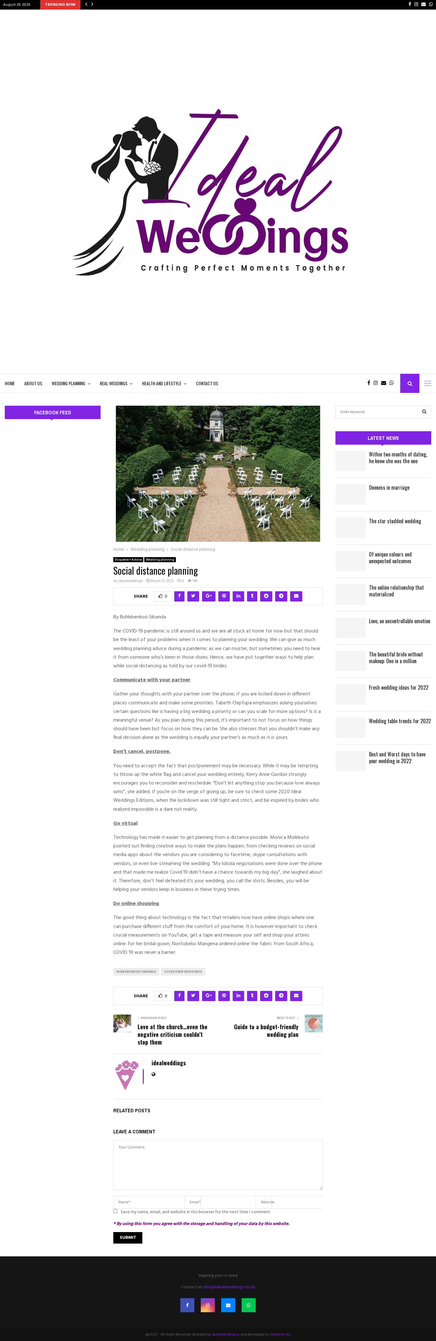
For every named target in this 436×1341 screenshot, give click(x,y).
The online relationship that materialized (396, 591)
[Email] (385, 383)
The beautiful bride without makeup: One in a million (396, 657)
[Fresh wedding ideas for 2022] (350, 694)
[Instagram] (377, 383)
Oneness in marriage (389, 487)
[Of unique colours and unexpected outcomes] (350, 561)
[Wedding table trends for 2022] (350, 728)
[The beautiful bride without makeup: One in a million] (350, 661)
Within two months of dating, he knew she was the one (398, 457)
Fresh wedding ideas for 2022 (398, 687)
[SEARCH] (424, 412)
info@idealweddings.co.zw (229, 1287)
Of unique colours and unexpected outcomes (390, 557)
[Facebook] (370, 383)
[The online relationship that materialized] (350, 594)
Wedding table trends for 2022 (400, 721)
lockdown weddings (183, 971)
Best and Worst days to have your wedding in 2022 (397, 757)
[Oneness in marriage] (350, 494)
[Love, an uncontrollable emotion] (350, 628)
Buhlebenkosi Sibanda (136, 971)
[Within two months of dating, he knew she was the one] (350, 461)
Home (10, 383)
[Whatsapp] (393, 383)
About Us (33, 383)
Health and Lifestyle (161, 383)
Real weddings (113, 383)
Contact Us (207, 383)
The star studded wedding (395, 521)
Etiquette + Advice (128, 559)
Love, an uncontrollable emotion (399, 621)
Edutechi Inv (281, 1334)
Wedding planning (68, 383)
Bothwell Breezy (225, 1334)
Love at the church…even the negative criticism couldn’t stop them (172, 1034)
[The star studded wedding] (350, 528)
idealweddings (131, 581)
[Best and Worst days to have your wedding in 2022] (350, 761)
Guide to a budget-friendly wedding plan (266, 1030)
